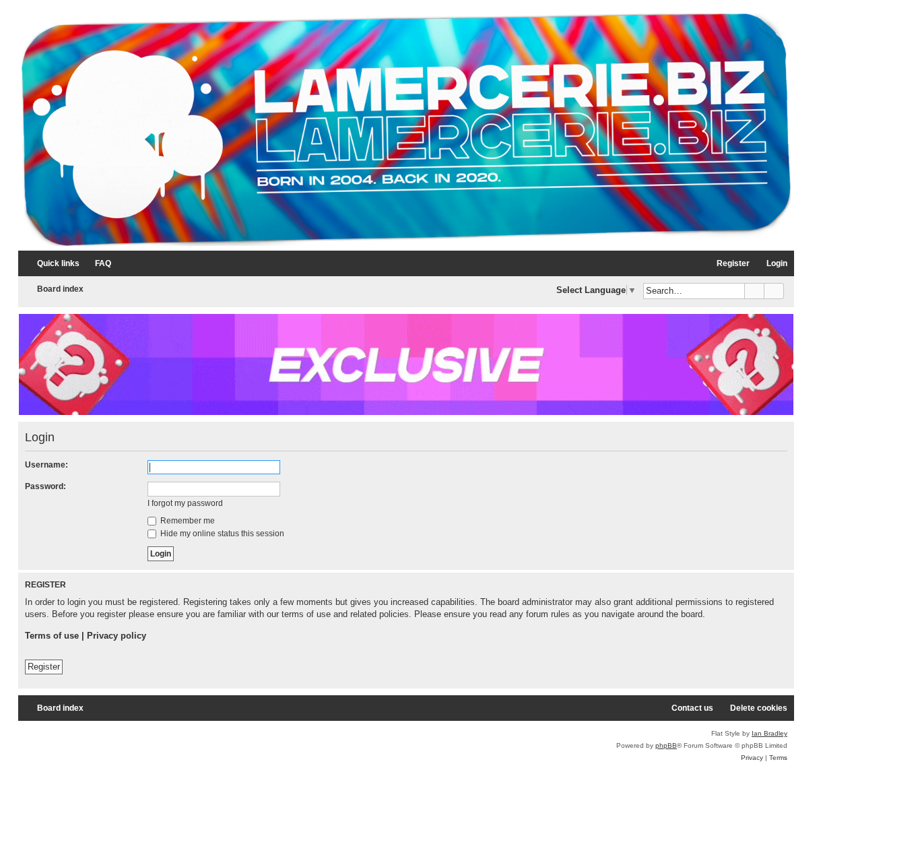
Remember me (186, 520)
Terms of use (52, 636)
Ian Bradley (769, 733)
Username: (46, 465)
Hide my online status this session (221, 533)
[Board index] (406, 129)
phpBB (666, 745)
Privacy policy (116, 636)
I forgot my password (185, 503)
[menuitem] (97, 264)
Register (44, 667)
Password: (45, 486)
